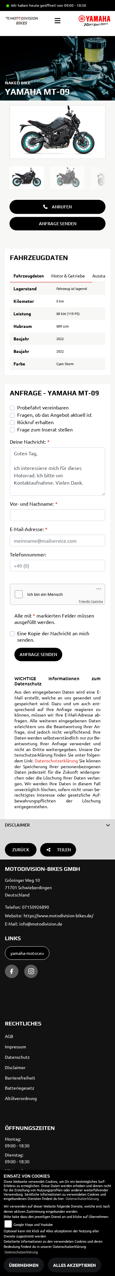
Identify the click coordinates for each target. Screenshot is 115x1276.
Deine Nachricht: (30, 441)
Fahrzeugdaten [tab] (28, 275)
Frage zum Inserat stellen (45, 429)
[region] (57, 178)
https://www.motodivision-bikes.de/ (58, 915)
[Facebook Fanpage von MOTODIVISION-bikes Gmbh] (11, 971)
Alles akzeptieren (74, 1265)
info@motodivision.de (40, 923)
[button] (57, 825)
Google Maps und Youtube (33, 1224)
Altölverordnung (21, 1098)
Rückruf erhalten (35, 422)
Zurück (20, 850)
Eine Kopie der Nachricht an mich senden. (53, 636)
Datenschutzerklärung (56, 760)
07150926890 (35, 907)
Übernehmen (24, 1265)
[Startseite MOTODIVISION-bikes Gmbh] (94, 20)
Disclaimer (15, 1067)
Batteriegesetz (19, 1088)
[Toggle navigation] (57, 21)
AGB (9, 1036)
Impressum (15, 1046)
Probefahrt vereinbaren (43, 407)
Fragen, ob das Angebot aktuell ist (54, 415)
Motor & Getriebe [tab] (68, 275)
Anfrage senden (57, 223)
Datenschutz (17, 1057)
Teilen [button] (64, 850)
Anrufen (62, 207)
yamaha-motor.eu (27, 953)
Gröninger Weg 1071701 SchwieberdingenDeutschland (28, 887)
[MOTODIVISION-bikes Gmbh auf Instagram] (31, 971)
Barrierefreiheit (20, 1077)
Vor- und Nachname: (34, 504)
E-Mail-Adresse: (29, 529)
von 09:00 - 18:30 (71, 5)
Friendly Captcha (91, 601)
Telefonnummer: (28, 554)
